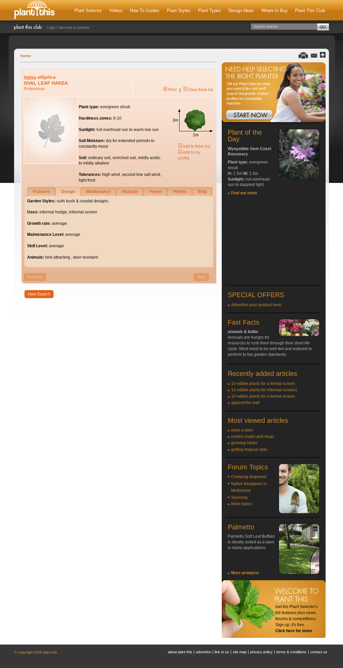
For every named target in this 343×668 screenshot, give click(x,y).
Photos (180, 191)
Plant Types (209, 10)
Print (172, 89)
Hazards (130, 191)
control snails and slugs (252, 436)
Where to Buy (274, 10)
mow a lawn (242, 430)
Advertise (203, 652)
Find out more (244, 193)
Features (41, 191)
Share (323, 55)
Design (68, 191)
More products (245, 573)
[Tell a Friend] (314, 55)
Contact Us (318, 652)
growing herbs (244, 443)
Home (25, 56)
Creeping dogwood (248, 476)
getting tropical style (249, 449)
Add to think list (196, 146)
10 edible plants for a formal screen (263, 383)
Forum (155, 191)
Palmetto (241, 527)
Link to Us (222, 652)
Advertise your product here (256, 305)
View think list (200, 89)
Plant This (34, 10)
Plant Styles (179, 10)
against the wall (245, 402)
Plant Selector (88, 10)
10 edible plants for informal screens (264, 390)
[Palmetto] (299, 573)
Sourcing (239, 497)
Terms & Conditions (291, 652)
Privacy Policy (261, 652)
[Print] (303, 55)
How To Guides (144, 10)
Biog (202, 191)
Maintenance (98, 191)
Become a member (74, 27)
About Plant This (180, 652)
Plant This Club (310, 10)
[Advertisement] (273, 243)
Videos (116, 10)
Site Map (240, 652)
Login (51, 27)
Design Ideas (241, 10)
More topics (241, 504)
